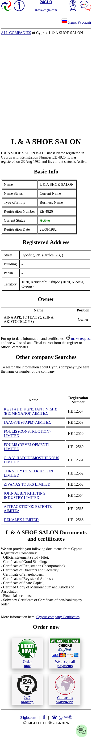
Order (27, 664)
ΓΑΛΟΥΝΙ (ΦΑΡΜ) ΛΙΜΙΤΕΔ (27, 422)
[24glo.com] (6, 6)
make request (80, 338)
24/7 (27, 700)
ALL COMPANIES (16, 33)
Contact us (64, 700)
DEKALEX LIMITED (21, 520)
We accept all (65, 664)
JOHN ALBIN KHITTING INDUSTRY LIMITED (25, 495)
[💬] (85, 6)
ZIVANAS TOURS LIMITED (27, 484)
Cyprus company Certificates (57, 617)
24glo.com (28, 718)
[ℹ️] (19, 5)
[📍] (73, 6)
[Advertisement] (46, 86)
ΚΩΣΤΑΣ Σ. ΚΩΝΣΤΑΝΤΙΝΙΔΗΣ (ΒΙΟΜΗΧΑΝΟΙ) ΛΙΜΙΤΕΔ (30, 411)
